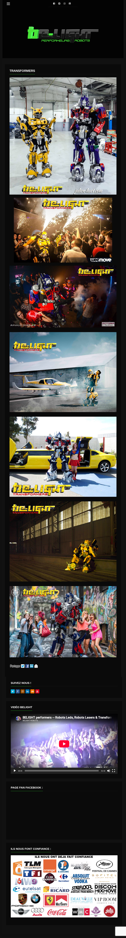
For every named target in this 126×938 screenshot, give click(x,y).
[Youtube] (37, 691)
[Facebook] (54, 4)
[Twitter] (59, 4)
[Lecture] (14, 770)
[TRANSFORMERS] (63, 136)
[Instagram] (65, 4)
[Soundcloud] (32, 691)
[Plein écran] (113, 770)
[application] (64, 744)
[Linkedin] (28, 691)
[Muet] (108, 770)
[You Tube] (70, 4)
